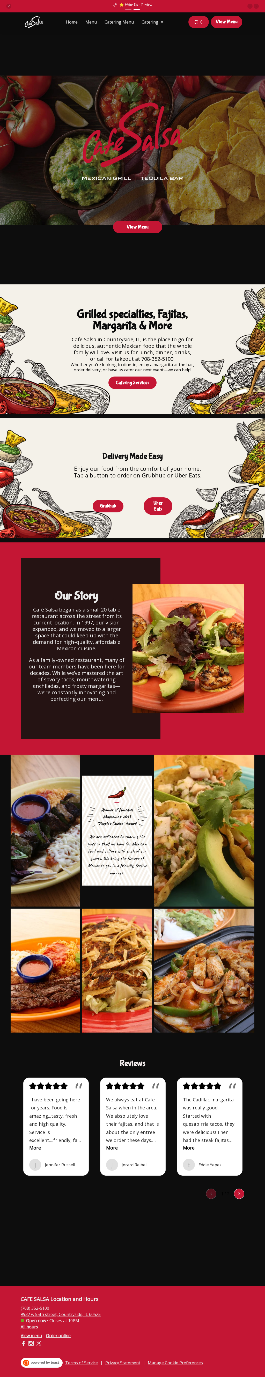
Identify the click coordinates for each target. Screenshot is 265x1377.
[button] (8, 6)
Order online (58, 1335)
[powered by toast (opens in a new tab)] (41, 1363)
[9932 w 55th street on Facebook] (24, 1344)
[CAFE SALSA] (34, 22)
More (35, 1148)
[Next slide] (256, 6)
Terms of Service (81, 1362)
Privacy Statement (122, 1362)
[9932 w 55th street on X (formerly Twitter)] (38, 1344)
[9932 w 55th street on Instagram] (31, 1344)
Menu (91, 22)
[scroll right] (239, 1194)
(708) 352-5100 (35, 1308)
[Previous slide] (250, 6)
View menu (31, 1335)
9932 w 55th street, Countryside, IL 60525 (61, 1314)
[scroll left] (211, 1194)
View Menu (227, 22)
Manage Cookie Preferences (175, 1362)
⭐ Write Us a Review (135, 5)
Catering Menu (119, 22)
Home (72, 22)
